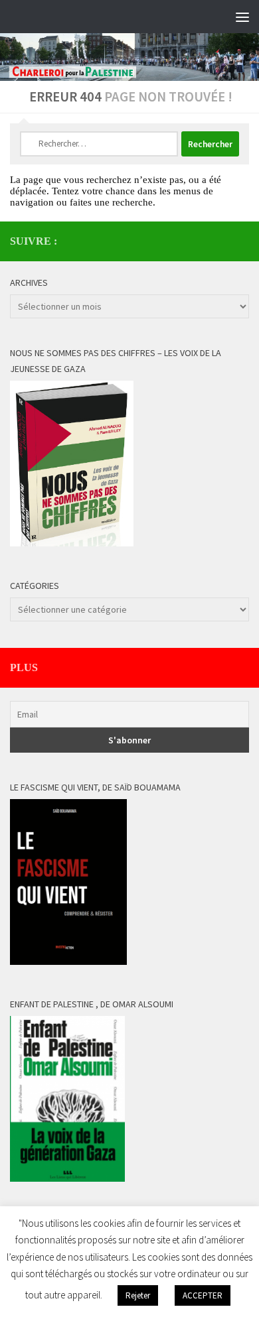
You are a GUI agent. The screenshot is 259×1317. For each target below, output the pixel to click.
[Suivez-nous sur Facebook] (220, 241)
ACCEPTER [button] (202, 1295)
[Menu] (242, 16)
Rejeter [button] (138, 1295)
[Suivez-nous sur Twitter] (241, 241)
